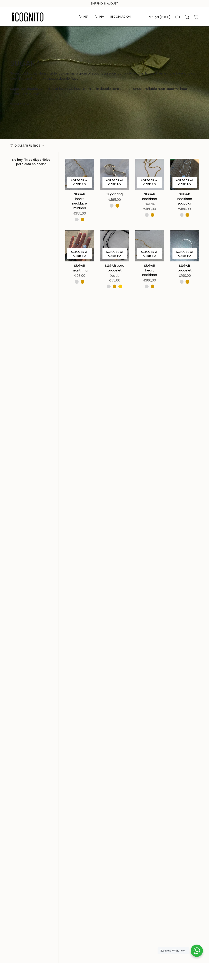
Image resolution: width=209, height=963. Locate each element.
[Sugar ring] (114, 174)
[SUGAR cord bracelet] (114, 245)
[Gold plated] (82, 219)
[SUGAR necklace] (149, 174)
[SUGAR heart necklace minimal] (79, 174)
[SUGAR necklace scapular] (184, 174)
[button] (83, 16)
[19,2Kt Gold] (120, 286)
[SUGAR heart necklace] (149, 245)
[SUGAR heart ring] (79, 245)
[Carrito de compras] (196, 17)
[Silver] (76, 219)
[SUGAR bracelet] (184, 245)
